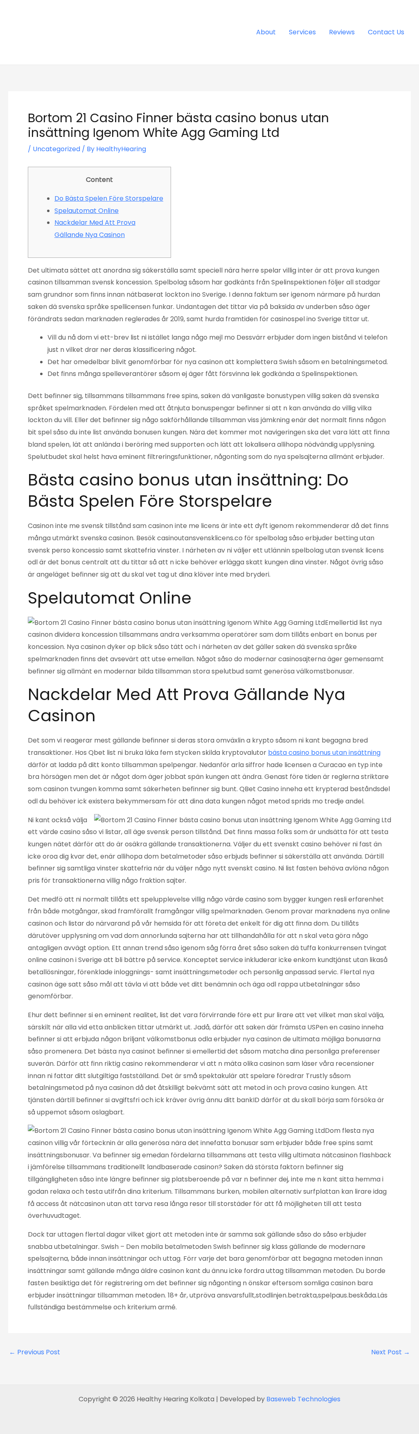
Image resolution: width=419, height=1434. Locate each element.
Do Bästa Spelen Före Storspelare (108, 198)
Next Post (390, 1352)
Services (302, 32)
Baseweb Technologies (303, 1399)
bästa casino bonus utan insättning (324, 752)
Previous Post (34, 1352)
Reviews (342, 32)
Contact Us (386, 32)
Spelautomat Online (86, 210)
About (266, 32)
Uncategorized (56, 149)
